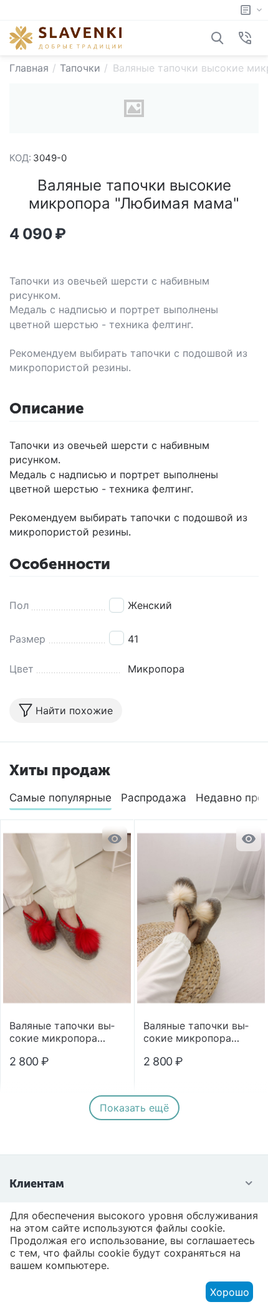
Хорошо (229, 1292)
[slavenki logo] (65, 37)
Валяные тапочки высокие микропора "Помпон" (62, 1032)
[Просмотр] (114, 838)
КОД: (20, 158)
